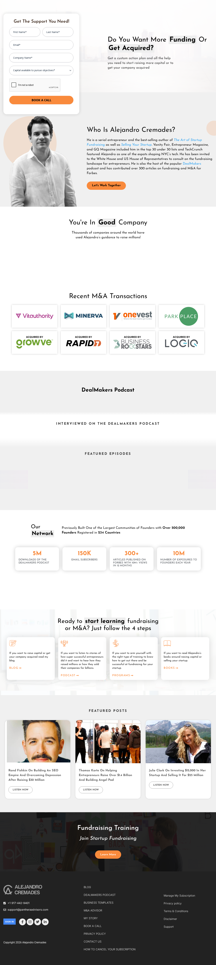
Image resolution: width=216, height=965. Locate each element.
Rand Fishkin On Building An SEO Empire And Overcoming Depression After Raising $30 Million (34, 775)
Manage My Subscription (179, 895)
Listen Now (20, 790)
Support (169, 926)
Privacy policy (173, 903)
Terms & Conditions (176, 911)
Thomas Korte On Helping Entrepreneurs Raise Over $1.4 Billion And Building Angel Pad (105, 775)
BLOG (87, 887)
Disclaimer (170, 919)
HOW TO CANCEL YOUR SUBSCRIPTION (110, 949)
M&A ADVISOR (93, 910)
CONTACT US (92, 941)
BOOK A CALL (93, 926)
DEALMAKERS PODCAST (100, 895)
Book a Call (41, 100)
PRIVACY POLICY (95, 933)
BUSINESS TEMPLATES (98, 902)
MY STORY (91, 918)
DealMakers (192, 163)
